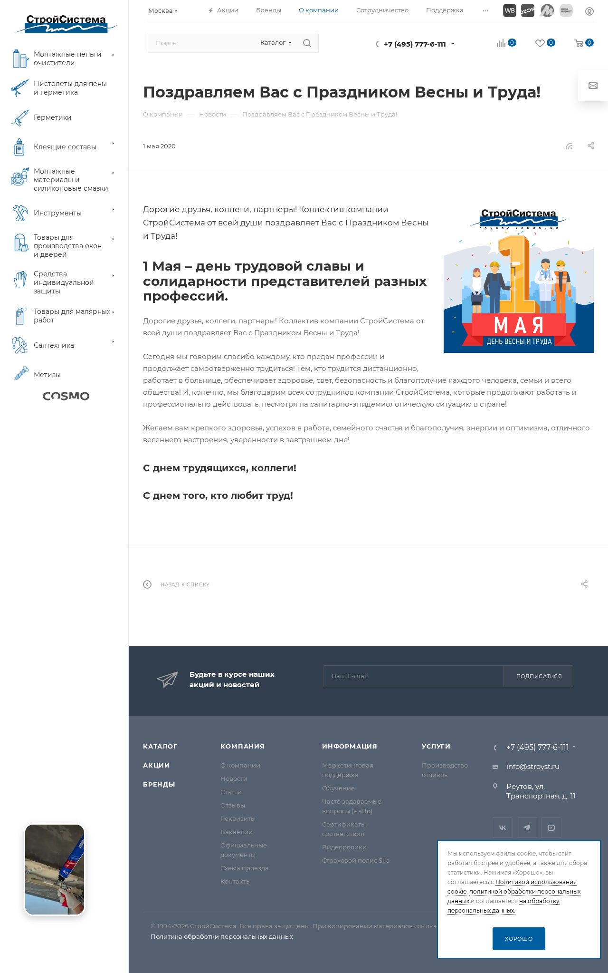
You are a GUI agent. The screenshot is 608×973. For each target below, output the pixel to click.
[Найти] (307, 43)
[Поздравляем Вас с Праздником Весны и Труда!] (519, 278)
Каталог (160, 746)
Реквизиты (238, 818)
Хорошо (519, 938)
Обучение (338, 788)
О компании (240, 765)
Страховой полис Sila (356, 860)
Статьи (231, 792)
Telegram (527, 827)
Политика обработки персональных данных (222, 936)
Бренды (159, 784)
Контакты (235, 881)
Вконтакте (503, 827)
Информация (350, 746)
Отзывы (232, 805)
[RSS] (569, 145)
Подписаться (539, 676)
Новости (233, 778)
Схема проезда (244, 868)
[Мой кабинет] (589, 13)
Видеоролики (344, 847)
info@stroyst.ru (533, 766)
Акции (156, 765)
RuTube (551, 827)
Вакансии (236, 832)
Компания (242, 746)
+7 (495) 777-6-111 (415, 44)
